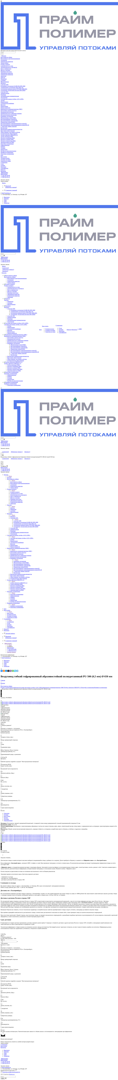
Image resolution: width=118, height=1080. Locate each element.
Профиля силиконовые (16, 606)
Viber (5, 200)
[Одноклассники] (4, 671)
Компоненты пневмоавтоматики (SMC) (21, 551)
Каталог (9, 477)
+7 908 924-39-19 (5, 177)
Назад (10, 476)
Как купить (10, 613)
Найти (2, 1078)
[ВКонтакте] (2, 671)
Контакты (3, 1047)
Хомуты (12, 508)
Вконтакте (7, 197)
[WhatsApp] (13, 671)
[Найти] (2, 54)
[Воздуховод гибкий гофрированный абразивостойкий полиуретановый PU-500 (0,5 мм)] (25, 702)
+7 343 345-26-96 (5, 175)
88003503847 (4, 172)
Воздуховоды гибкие (16, 482)
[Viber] (11, 671)
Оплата (6, 817)
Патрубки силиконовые (16, 594)
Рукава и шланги (15, 492)
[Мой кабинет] (1, 450)
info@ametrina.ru (6, 193)
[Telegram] (17, 671)
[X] (8, 671)
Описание (6, 813)
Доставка (6, 819)
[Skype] (15, 671)
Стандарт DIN (17, 521)
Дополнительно (8, 820)
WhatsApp (6, 203)
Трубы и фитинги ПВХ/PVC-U (18, 583)
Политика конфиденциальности (11, 1072)
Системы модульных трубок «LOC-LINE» (21, 538)
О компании (10, 621)
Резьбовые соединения (19, 561)
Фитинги (12, 516)
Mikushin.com (12, 1074)
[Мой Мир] (6, 671)
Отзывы (6, 814)
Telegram (6, 198)
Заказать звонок (11, 652)
